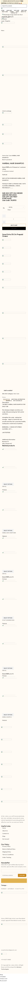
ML (4, 208)
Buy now (14, 228)
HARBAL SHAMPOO (7, 717)
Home (4, 155)
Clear (9, 209)
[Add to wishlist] (8, 481)
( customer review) (8, 171)
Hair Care (9, 155)
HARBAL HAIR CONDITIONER (9, 532)
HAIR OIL (4, 486)
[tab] (6, 399)
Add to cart (14, 225)
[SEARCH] (25, 6)
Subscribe (22, 875)
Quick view (4, 481)
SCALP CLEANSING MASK (8, 620)
